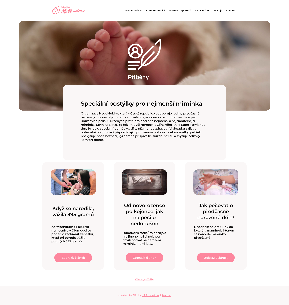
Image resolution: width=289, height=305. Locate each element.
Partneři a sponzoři (180, 10)
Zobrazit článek (73, 258)
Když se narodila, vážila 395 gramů (73, 211)
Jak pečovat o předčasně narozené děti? (216, 211)
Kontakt (230, 10)
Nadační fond (202, 10)
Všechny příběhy (144, 279)
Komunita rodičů (156, 10)
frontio (166, 295)
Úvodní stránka (133, 10)
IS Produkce (150, 295)
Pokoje (218, 10)
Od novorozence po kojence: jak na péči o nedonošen (144, 214)
